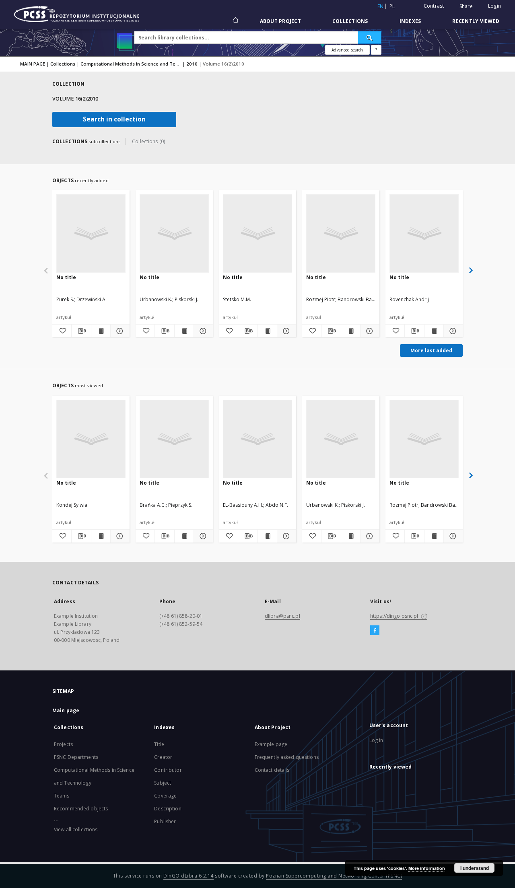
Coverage (165, 795)
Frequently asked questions (287, 757)
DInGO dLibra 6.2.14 (188, 875)
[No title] (91, 233)
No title (66, 277)
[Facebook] (374, 630)
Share (466, 6)
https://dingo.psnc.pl (395, 616)
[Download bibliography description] (81, 331)
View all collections (75, 829)
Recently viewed (475, 21)
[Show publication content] (100, 331)
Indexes (410, 21)
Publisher (165, 821)
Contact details (272, 770)
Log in (376, 740)
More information (426, 868)
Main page (65, 710)
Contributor (167, 770)
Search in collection (114, 119)
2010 (192, 64)
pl (392, 6)
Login (494, 5)
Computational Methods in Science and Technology (138, 64)
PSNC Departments (76, 757)
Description (167, 808)
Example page (271, 744)
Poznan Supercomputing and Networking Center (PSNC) (334, 875)
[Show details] (118, 331)
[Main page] (235, 21)
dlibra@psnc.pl (282, 616)
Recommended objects (81, 808)
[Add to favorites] (61, 331)
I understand (474, 868)
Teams (62, 795)
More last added (431, 350)
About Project (280, 21)
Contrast (434, 5)
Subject (162, 782)
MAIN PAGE (32, 64)
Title (159, 744)
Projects (63, 744)
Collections (350, 21)
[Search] (369, 37)
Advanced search (347, 50)
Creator (163, 757)
